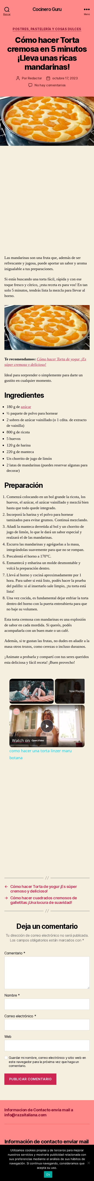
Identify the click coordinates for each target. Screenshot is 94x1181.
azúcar (26, 406)
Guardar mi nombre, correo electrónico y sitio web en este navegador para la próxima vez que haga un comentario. (47, 1062)
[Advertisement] (47, 206)
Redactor (35, 78)
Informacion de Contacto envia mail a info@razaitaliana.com (38, 1112)
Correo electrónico (20, 1016)
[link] (16, 711)
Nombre (12, 995)
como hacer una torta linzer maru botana (46, 711)
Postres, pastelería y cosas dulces (47, 29)
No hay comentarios (50, 85)
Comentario (14, 953)
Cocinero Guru (47, 9)
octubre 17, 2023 (65, 78)
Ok (48, 1174)
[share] (76, 710)
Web (7, 1037)
